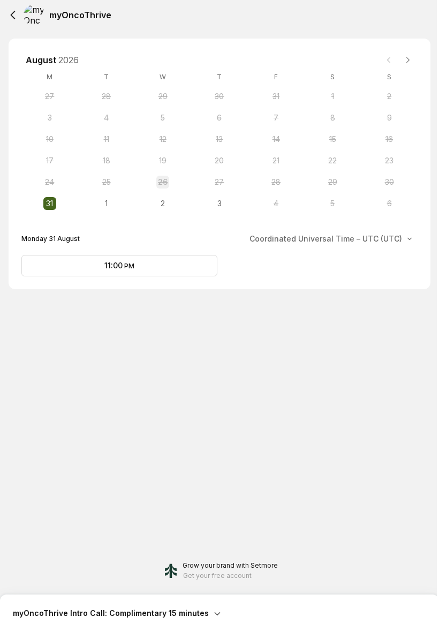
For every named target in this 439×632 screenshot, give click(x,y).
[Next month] (408, 60)
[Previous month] (388, 60)
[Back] (13, 15)
